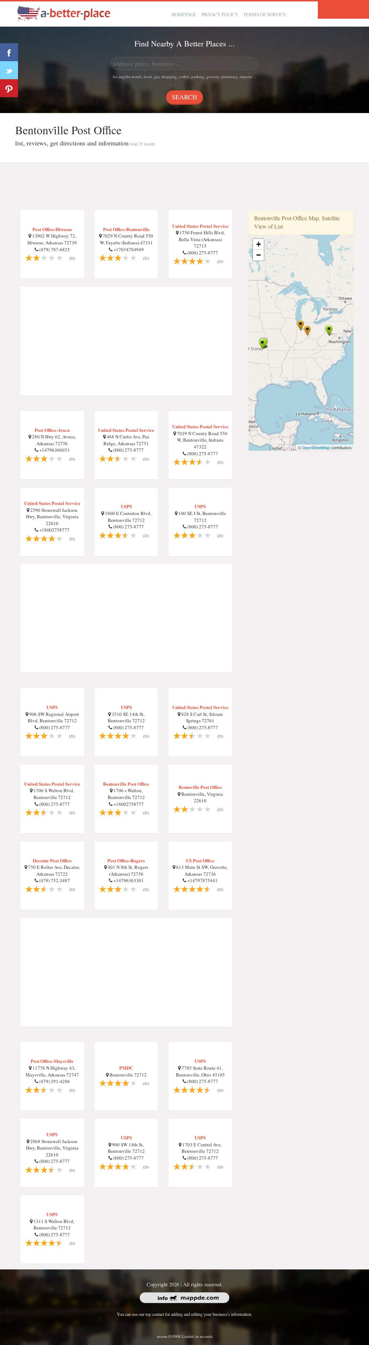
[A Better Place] (64, 13)
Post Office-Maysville (52, 1060)
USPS (126, 506)
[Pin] (9, 88)
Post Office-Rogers (126, 860)
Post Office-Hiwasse (52, 229)
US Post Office (200, 860)
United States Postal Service (200, 225)
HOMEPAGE (184, 14)
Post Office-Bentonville (126, 229)
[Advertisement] (184, 187)
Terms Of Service (264, 14)
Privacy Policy (219, 14)
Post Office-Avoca (52, 429)
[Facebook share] (9, 52)
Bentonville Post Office (126, 783)
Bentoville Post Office (200, 787)
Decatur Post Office (52, 860)
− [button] (258, 255)
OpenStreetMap (316, 447)
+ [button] (258, 244)
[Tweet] (9, 70)
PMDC (126, 1067)
